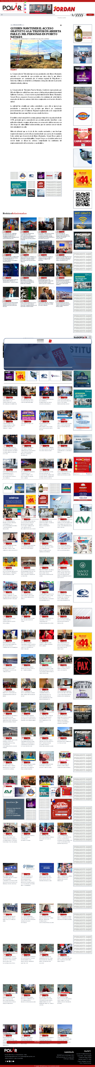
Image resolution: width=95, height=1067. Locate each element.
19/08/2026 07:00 (9, 231)
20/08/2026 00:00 (64, 874)
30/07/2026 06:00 (27, 277)
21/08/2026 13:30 (28, 519)
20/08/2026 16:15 (10, 713)
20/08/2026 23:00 (64, 641)
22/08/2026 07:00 (10, 397)
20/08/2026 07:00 (10, 834)
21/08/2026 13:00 (46, 519)
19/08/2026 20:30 (10, 955)
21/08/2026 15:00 (47, 470)
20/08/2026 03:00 (10, 874)
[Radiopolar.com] (2, 14)
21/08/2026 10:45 (46, 568)
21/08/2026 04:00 (46, 616)
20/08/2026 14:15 (46, 738)
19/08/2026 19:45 (46, 955)
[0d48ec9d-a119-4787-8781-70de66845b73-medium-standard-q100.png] (12, 11)
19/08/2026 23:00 (10, 914)
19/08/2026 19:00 (28, 995)
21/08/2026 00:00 (46, 641)
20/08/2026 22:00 (10, 665)
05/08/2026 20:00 (27, 255)
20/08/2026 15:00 (10, 738)
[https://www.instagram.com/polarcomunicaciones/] (25, 10)
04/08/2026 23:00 (63, 255)
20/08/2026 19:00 (10, 689)
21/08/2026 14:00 (10, 519)
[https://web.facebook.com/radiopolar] (25, 5)
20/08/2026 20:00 (64, 665)
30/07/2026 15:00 (9, 277)
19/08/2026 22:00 (28, 914)
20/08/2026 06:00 (28, 834)
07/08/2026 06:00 (63, 231)
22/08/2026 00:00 (28, 421)
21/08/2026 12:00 (28, 543)
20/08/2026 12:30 (28, 762)
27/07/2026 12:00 (63, 277)
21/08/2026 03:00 (64, 616)
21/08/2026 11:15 (10, 568)
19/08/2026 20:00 (28, 955)
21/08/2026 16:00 (28, 470)
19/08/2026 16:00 (64, 1035)
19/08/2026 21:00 (64, 914)
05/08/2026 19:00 (45, 255)
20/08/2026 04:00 (64, 834)
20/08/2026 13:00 (64, 738)
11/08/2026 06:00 (45, 231)
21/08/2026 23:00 (47, 421)
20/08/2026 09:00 (46, 786)
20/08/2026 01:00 (46, 874)
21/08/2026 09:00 (28, 592)
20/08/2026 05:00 (46, 834)
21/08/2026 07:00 (64, 592)
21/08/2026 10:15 (64, 568)
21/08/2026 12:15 (10, 543)
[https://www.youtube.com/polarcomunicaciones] (25, 11)
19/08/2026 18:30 (64, 995)
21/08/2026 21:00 (10, 446)
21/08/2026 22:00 (65, 421)
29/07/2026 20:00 (45, 277)
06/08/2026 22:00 (9, 255)
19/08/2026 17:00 (46, 1035)
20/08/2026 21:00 (28, 665)
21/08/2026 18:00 (65, 446)
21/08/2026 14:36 (65, 470)
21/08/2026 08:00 (46, 592)
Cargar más (37, 1041)
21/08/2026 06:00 (10, 616)
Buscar (90, 14)
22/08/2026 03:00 (10, 421)
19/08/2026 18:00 (28, 1035)
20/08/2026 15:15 (64, 713)
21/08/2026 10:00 (10, 592)
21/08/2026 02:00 (10, 641)
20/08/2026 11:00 (64, 762)
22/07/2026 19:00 (63, 301)
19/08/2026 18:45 (46, 995)
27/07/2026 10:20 (9, 301)
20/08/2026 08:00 (64, 786)
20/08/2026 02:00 (28, 874)
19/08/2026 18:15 (10, 1035)
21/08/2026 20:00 (28, 446)
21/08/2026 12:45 (64, 519)
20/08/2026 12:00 (46, 762)
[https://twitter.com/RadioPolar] (25, 7)
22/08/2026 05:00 (47, 397)
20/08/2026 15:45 (46, 713)
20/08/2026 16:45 (64, 689)
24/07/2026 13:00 (27, 301)
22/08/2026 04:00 (65, 397)
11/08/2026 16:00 (27, 231)
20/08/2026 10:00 (28, 786)
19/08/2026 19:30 (64, 955)
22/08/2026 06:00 (28, 397)
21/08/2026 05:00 (28, 616)
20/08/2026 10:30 (10, 786)
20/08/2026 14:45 (28, 738)
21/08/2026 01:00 (28, 641)
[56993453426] (25, 3)
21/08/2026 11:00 (28, 568)
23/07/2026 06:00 (45, 301)
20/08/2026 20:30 (46, 665)
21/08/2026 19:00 (47, 446)
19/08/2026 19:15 (10, 995)
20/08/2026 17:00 (46, 689)
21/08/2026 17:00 (10, 470)
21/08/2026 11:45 (46, 543)
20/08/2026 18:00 (28, 689)
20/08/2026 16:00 (28, 713)
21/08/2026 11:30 (64, 543)
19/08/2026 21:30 (46, 914)
